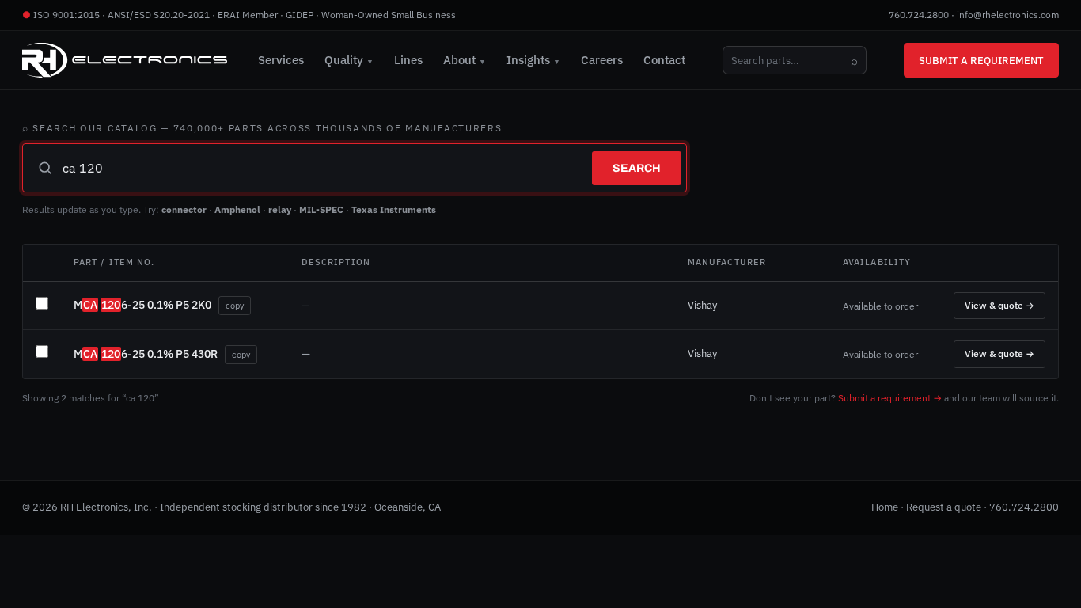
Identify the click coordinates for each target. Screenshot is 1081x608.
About (464, 59)
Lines (408, 59)
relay (279, 209)
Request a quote (943, 507)
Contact (664, 59)
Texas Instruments (393, 209)
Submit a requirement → (890, 398)
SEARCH (637, 168)
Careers (602, 59)
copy (235, 305)
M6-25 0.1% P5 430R (146, 354)
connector (184, 209)
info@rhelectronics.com (1008, 15)
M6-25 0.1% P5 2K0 (142, 305)
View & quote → (999, 305)
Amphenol (237, 209)
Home (884, 507)
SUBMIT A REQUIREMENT (981, 60)
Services (281, 59)
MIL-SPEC (321, 209)
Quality (349, 59)
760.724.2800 (919, 15)
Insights (533, 59)
